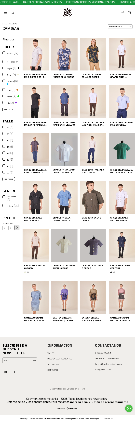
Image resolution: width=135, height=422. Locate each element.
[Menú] (5, 13)
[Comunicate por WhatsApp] (129, 408)
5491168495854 (103, 353)
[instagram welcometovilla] (5, 372)
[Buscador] (12, 13)
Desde (4, 223)
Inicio (4, 24)
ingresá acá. (79, 401)
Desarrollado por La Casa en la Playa (67, 389)
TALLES (50, 353)
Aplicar (16, 227)
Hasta (10, 223)
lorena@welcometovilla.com (108, 364)
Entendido (108, 418)
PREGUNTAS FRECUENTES (59, 358)
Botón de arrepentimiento (110, 401)
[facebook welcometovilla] (14, 372)
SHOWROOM (53, 364)
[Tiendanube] (67, 409)
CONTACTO (52, 370)
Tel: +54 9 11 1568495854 (107, 358)
